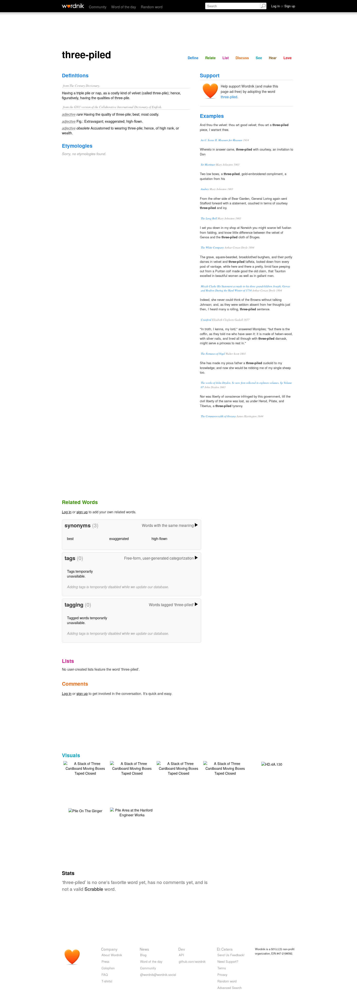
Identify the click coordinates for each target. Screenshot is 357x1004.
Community (97, 6)
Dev (181, 949)
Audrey (205, 189)
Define (193, 57)
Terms (221, 968)
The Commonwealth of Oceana (218, 416)
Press (105, 961)
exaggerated (119, 538)
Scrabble (94, 888)
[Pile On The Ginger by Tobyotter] (85, 810)
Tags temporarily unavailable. (80, 573)
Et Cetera (225, 949)
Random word (151, 6)
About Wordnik (112, 955)
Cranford (206, 319)
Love (287, 57)
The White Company (212, 247)
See (259, 57)
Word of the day (123, 6)
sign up (82, 511)
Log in (66, 511)
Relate (210, 57)
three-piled (229, 96)
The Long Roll (209, 218)
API (181, 955)
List (225, 57)
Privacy (222, 974)
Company (109, 949)
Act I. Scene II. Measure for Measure (221, 140)
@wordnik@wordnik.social (158, 974)
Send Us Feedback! (231, 955)
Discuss (242, 57)
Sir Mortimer (208, 164)
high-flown (159, 538)
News (144, 949)
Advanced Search (229, 987)
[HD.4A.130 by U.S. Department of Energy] (271, 763)
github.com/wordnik (192, 961)
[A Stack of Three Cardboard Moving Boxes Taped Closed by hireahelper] (85, 767)
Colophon (108, 968)
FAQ (105, 974)
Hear (273, 57)
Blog (143, 955)
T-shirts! (107, 981)
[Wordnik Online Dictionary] (73, 6)
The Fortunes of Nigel (213, 353)
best (70, 538)
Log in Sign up (283, 6)
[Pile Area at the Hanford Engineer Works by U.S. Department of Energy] (132, 811)
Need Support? (227, 961)
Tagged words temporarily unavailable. (87, 620)
